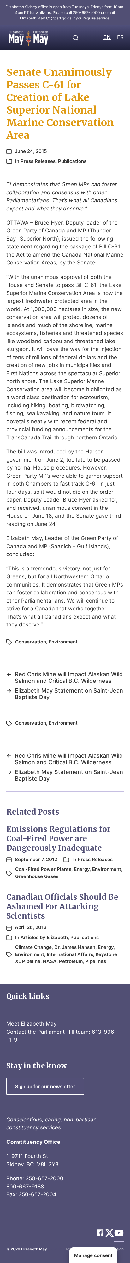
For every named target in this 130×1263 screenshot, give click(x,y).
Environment (63, 642)
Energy (82, 869)
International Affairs (70, 954)
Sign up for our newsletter (45, 1086)
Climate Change (33, 947)
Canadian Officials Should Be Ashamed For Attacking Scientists (62, 906)
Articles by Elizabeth (44, 937)
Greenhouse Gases (36, 876)
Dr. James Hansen (74, 947)
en (107, 37)
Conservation (30, 642)
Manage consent (93, 1255)
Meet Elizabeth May (31, 1024)
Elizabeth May (34, 1249)
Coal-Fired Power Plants (43, 869)
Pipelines (95, 961)
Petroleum (71, 961)
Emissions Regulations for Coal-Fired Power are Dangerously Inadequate (58, 838)
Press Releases (38, 161)
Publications (72, 161)
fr (120, 37)
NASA (49, 961)
